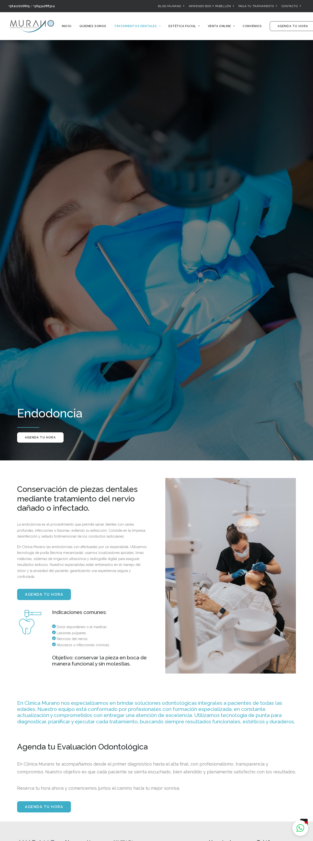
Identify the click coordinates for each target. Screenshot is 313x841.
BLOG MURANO (169, 6)
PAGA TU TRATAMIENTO (256, 6)
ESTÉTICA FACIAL (182, 26)
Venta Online (219, 26)
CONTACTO (289, 6)
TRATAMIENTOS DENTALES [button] (135, 26)
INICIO (67, 26)
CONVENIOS (252, 26)
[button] (300, 828)
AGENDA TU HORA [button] (40, 437)
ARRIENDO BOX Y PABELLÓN (210, 6)
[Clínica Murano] (31, 26)
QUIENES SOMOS (92, 26)
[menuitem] (171, 6)
